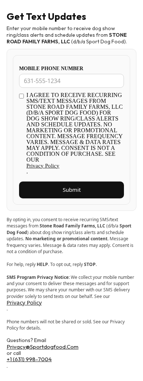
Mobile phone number (51, 68)
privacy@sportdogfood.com (42, 347)
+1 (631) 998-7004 (29, 359)
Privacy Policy (42, 166)
